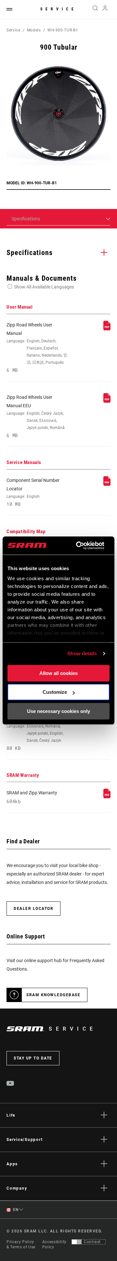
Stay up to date (33, 1058)
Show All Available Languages (44, 286)
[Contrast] (77, 1242)
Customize (55, 692)
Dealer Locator (33, 908)
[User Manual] (106, 328)
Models (34, 30)
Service (58, 9)
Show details (82, 653)
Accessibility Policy (54, 1244)
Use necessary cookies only (58, 711)
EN (15, 1209)
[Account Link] (105, 9)
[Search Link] (95, 10)
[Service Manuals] (106, 484)
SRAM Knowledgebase (53, 995)
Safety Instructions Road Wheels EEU (34, 729)
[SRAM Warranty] (106, 796)
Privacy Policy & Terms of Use (20, 1244)
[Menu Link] (9, 9)
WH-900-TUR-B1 (62, 30)
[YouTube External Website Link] (10, 1084)
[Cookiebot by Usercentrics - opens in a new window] (78, 545)
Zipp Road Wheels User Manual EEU (35, 416)
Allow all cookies (58, 673)
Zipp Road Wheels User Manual (36, 347)
